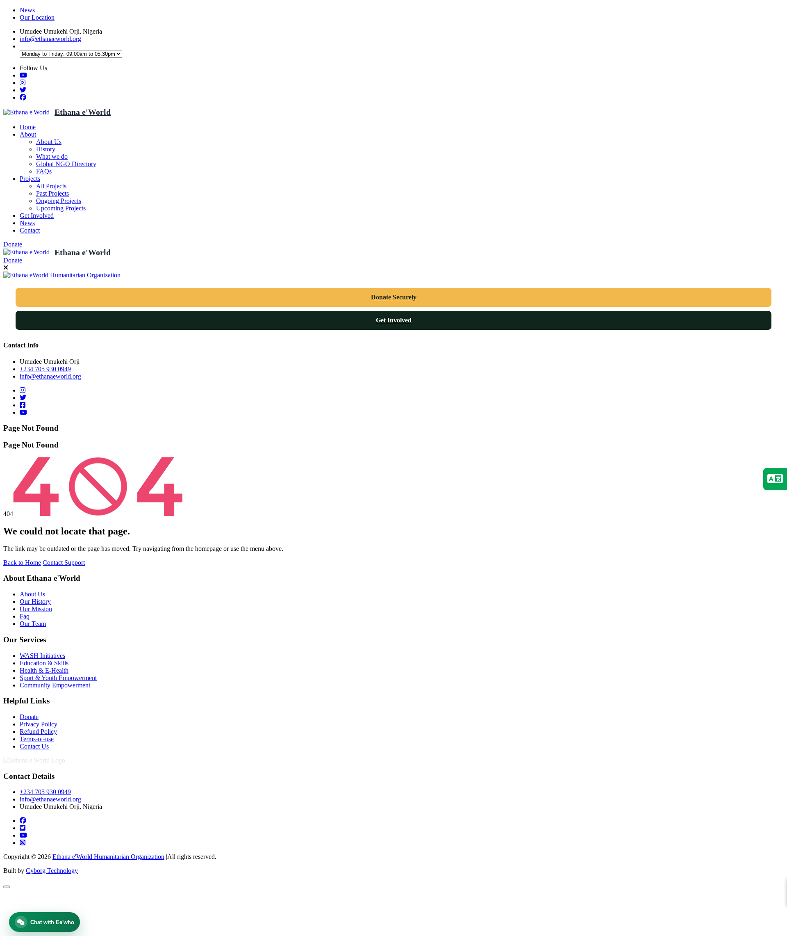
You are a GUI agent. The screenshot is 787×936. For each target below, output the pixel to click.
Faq (25, 616)
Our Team (33, 623)
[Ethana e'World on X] (23, 90)
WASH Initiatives (42, 655)
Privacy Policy (38, 724)
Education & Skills (44, 663)
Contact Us (34, 746)
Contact (30, 230)
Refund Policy (38, 731)
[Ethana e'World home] (26, 112)
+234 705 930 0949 (45, 368)
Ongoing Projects (58, 200)
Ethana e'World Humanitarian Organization (108, 856)
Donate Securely (393, 297)
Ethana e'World (83, 112)
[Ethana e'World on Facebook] (23, 97)
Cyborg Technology (52, 870)
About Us (48, 141)
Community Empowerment (55, 685)
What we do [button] (52, 156)
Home (28, 126)
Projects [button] (30, 178)
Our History (35, 601)
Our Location (37, 17)
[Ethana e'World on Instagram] (22, 82)
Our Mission (36, 608)
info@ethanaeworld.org (50, 38)
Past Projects (52, 193)
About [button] (28, 134)
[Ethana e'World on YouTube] (23, 75)
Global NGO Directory (66, 163)
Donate (12, 244)
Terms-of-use (37, 738)
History (45, 149)
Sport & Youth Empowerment (58, 677)
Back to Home (22, 562)
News (27, 10)
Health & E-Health (44, 670)
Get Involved (37, 215)
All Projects (51, 186)
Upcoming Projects (61, 208)
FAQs (44, 171)
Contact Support (64, 562)
